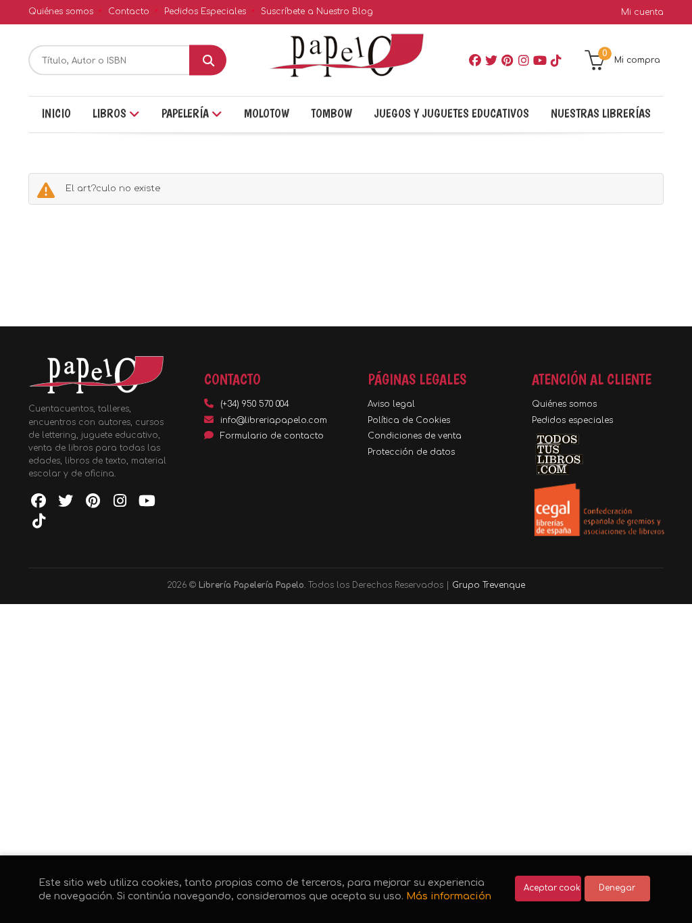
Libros (111, 113)
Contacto (128, 11)
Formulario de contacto (272, 436)
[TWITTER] (491, 60)
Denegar (617, 888)
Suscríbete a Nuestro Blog (317, 11)
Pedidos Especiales (205, 11)
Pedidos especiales (572, 420)
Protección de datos (411, 452)
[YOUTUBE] (540, 60)
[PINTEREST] (507, 60)
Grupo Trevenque (488, 585)
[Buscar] (207, 60)
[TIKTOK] (556, 60)
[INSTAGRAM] (523, 60)
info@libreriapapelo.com (273, 420)
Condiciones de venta (415, 436)
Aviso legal (391, 404)
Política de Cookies (409, 420)
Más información (448, 896)
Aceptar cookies (552, 888)
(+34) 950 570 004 (254, 404)
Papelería (187, 113)
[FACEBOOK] (475, 60)
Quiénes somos (60, 11)
